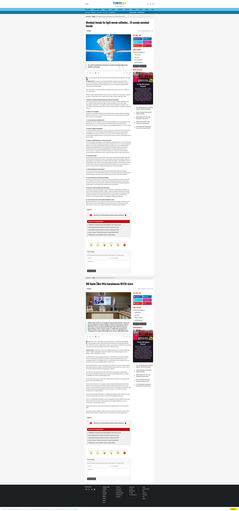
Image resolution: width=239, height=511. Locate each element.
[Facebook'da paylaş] (87, 73)
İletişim (144, 498)
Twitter (136, 42)
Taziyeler (131, 492)
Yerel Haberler (119, 490)
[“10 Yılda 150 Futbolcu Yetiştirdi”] (143, 77)
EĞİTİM (140, 9)
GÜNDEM (107, 9)
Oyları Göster (143, 66)
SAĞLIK (113, 9)
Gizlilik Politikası (146, 489)
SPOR (152, 9)
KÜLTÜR (127, 9)
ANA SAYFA (88, 16)
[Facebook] (89, 489)
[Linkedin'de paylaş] (98, 73)
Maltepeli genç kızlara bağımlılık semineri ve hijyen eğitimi (102, 234)
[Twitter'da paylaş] (90, 73)
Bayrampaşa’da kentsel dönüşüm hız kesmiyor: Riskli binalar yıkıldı (104, 227)
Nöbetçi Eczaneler (119, 492)
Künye (144, 487)
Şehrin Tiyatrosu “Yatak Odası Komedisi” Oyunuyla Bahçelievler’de (104, 232)
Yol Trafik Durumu (133, 494)
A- (129, 73)
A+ (126, 73)
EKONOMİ (120, 9)
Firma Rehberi (119, 494)
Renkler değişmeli (139, 62)
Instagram (147, 42)
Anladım (233, 509)
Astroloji (131, 489)
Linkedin (146, 38)
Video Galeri (118, 489)
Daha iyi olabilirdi (138, 59)
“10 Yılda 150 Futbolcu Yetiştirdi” (143, 85)
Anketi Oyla (136, 66)
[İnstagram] (86, 489)
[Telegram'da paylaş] (96, 73)
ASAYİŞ (146, 9)
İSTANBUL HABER (98, 9)
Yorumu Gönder (91, 270)
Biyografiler (131, 487)
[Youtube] (94, 489)
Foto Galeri (118, 487)
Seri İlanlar (118, 496)
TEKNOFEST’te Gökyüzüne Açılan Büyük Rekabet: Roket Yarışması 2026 (105, 224)
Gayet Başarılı (138, 54)
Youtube (137, 45)
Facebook (137, 38)
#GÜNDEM (89, 30)
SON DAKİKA (88, 9)
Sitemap (144, 492)
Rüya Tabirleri (132, 490)
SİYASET (134, 9)
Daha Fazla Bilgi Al (73, 509)
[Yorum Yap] (124, 73)
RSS (145, 45)
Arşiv (144, 496)
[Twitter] (92, 489)
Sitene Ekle (145, 494)
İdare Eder (137, 57)
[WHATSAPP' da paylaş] (93, 73)
